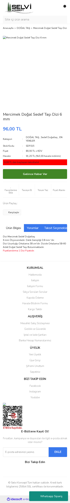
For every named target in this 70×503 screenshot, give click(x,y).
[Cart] (63, 8)
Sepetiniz (35, 372)
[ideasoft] (14, 499)
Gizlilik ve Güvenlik (35, 329)
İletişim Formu (35, 286)
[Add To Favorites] (11, 190)
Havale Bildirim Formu (35, 303)
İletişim (35, 280)
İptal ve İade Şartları (35, 335)
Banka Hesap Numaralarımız (35, 340)
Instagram (35, 391)
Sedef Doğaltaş (49, 137)
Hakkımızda (35, 275)
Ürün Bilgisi (13, 228)
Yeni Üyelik (35, 354)
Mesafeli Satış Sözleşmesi (35, 323)
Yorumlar (32, 228)
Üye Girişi (35, 360)
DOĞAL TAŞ (32, 137)
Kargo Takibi (35, 309)
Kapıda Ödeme (35, 298)
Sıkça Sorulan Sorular (35, 292)
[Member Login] (55, 8)
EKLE (57, 452)
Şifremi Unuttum (35, 366)
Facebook (35, 386)
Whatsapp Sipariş (51, 496)
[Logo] (19, 7)
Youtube (35, 397)
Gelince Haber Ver (35, 174)
